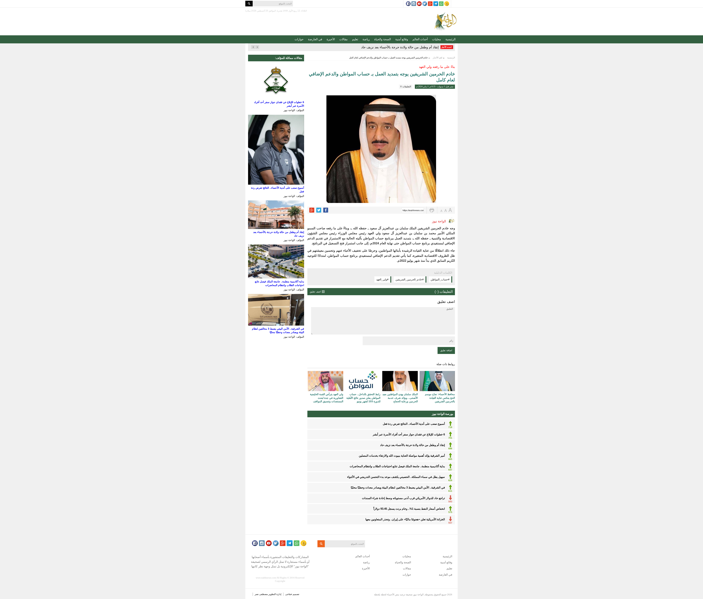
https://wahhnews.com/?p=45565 (413, 210)
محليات (436, 39)
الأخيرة (331, 39)
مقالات (343, 39)
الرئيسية (450, 39)
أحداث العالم (420, 39)
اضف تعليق (315, 291)
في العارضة (315, 39)
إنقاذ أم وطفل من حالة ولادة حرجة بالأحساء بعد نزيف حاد (400, 47)
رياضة (366, 39)
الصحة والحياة (382, 39)
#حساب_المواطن (440, 279)
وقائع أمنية (401, 39)
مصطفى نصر (261, 594)
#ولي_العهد (382, 279)
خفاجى (288, 594)
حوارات (299, 39)
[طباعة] (432, 210)
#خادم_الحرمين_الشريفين (409, 279)
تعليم (355, 39)
